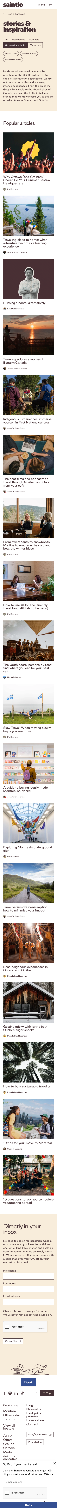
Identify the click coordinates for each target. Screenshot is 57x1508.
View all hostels (9, 1427)
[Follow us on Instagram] (10, 1393)
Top (48, 1393)
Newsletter (34, 1409)
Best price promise (33, 1414)
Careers (9, 1447)
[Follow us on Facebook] (4, 1393)
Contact (32, 1424)
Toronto (9, 1419)
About (8, 1435)
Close (54, 1463)
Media (7, 1452)
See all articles (16, 13)
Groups (8, 1443)
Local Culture (11, 53)
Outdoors (34, 39)
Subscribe (11, 1341)
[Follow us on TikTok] (22, 1393)
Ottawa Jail (11, 1415)
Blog (29, 1405)
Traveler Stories (29, 53)
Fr (50, 4)
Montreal (10, 1411)
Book (28, 1505)
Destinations (18, 39)
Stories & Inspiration (15, 45)
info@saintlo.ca (37, 1434)
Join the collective (10, 1457)
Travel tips (35, 45)
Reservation (35, 1420)
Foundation (35, 1442)
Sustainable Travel (13, 59)
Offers (7, 1439)
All (6, 39)
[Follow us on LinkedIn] (16, 1393)
